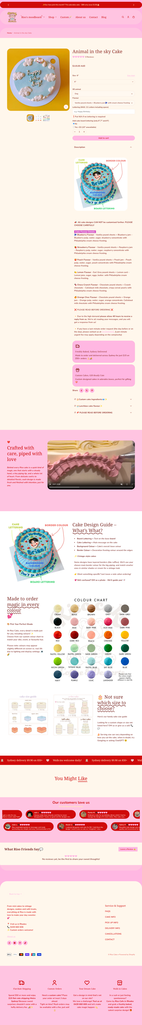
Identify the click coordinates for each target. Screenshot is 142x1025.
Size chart (131, 75)
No (76, 124)
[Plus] (84, 132)
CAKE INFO (110, 917)
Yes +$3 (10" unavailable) (85, 127)
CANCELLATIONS (113, 934)
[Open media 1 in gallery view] (30, 117)
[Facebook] (9, 943)
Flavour (75, 98)
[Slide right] (133, 5)
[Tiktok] (25, 943)
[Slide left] (8, 5)
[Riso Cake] (12, 17)
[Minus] (75, 132)
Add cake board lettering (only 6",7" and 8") (90, 121)
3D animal (76, 89)
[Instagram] (14, 943)
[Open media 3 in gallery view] (46, 117)
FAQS (107, 911)
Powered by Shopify (127, 954)
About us (11, 936)
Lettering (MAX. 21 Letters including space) (90, 107)
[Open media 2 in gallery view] (38, 117)
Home (9, 33)
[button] (122, 17)
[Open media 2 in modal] (38, 80)
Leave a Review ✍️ (128, 849)
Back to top (14, 894)
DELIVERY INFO (112, 928)
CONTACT (109, 939)
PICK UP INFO (111, 922)
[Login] (128, 17)
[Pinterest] (20, 943)
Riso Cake (113, 954)
